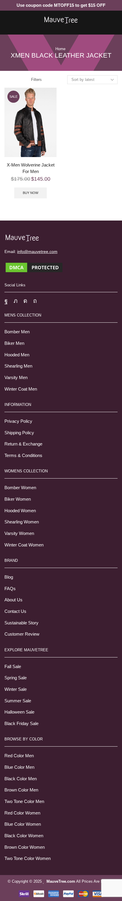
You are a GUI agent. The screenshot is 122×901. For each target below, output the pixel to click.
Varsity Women (19, 533)
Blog (8, 577)
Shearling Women (21, 522)
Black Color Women (23, 835)
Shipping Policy (19, 432)
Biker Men (14, 343)
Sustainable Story (21, 623)
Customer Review (21, 634)
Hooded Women (20, 510)
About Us (13, 600)
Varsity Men (16, 377)
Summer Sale (17, 700)
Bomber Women (20, 487)
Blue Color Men (19, 767)
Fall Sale (12, 666)
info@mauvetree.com (37, 251)
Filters (36, 79)
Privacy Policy (18, 421)
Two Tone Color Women (27, 858)
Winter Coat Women (24, 545)
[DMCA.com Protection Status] (34, 267)
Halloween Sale (19, 712)
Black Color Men (20, 778)
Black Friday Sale (21, 723)
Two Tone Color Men (24, 801)
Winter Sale (15, 689)
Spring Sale (15, 677)
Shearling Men (18, 366)
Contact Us (15, 611)
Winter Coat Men (20, 389)
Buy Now (30, 193)
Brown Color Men (21, 790)
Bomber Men (17, 331)
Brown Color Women (24, 847)
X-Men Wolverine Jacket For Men (30, 168)
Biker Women (17, 499)
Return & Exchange (23, 444)
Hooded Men (16, 354)
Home (60, 49)
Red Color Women (22, 813)
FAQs (10, 588)
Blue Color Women (22, 824)
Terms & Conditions (23, 455)
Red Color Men (19, 755)
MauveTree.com (60, 881)
